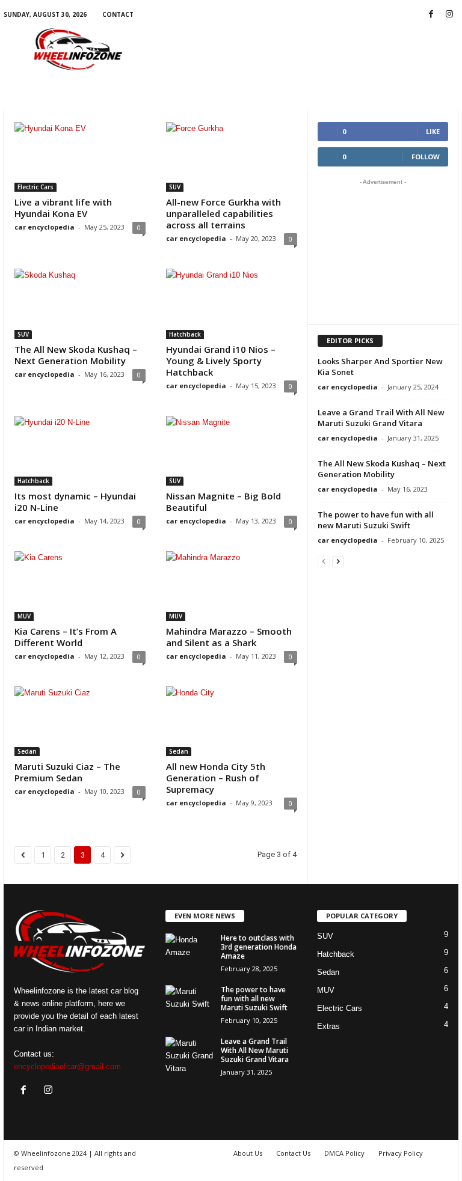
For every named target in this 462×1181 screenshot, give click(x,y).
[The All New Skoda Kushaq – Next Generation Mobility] (80, 303)
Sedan (27, 751)
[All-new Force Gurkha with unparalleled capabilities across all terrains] (231, 157)
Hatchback (185, 334)
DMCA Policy (344, 1153)
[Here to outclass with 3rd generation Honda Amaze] (189, 951)
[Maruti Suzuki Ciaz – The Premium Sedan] (80, 721)
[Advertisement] (305, 49)
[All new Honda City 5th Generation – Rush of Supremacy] (231, 721)
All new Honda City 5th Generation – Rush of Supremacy (215, 777)
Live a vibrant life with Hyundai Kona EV (63, 207)
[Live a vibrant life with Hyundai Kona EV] (80, 157)
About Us (247, 1153)
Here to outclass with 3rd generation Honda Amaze (259, 947)
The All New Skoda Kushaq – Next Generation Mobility (75, 355)
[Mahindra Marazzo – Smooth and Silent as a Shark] (231, 586)
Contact (118, 14)
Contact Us (293, 1153)
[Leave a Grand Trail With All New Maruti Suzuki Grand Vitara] (189, 1055)
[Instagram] (449, 14)
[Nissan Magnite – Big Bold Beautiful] (231, 451)
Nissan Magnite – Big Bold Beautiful (223, 501)
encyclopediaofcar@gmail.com (67, 1066)
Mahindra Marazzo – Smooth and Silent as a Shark (229, 636)
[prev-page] (324, 561)
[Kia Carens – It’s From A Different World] (80, 586)
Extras (328, 1026)
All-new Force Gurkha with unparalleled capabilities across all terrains (223, 213)
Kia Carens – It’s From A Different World (65, 636)
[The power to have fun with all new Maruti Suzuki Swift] (189, 1003)
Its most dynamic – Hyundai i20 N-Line (75, 501)
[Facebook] (431, 14)
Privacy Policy (400, 1153)
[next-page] (338, 561)
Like (433, 131)
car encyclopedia (44, 226)
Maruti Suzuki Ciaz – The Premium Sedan (67, 772)
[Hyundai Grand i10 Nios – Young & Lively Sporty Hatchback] (231, 303)
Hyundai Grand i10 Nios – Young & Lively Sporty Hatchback (221, 360)
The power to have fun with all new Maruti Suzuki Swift (376, 520)
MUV (24, 616)
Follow (425, 156)
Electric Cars (35, 187)
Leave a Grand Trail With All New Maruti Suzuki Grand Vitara (381, 418)
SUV (174, 187)
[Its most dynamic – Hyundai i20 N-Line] (80, 451)
